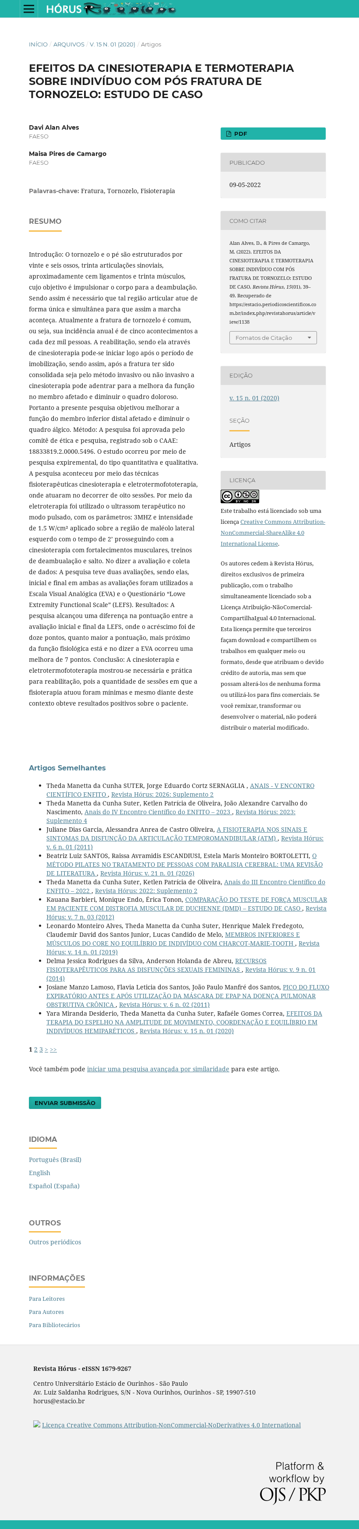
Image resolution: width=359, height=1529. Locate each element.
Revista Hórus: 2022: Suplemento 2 (146, 890)
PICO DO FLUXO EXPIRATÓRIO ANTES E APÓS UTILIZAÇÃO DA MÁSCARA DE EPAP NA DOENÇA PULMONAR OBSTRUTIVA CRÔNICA (187, 996)
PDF (239, 133)
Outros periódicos (55, 1242)
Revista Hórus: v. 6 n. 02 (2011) (164, 1004)
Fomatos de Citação (264, 337)
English (39, 1173)
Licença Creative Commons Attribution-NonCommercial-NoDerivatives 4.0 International (171, 1425)
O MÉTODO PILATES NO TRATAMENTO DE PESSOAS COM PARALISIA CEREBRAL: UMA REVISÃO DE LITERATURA (184, 864)
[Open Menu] (29, 9)
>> (53, 1049)
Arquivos (68, 44)
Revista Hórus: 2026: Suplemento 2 (162, 794)
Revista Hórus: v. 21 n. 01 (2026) (147, 873)
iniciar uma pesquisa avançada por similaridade (158, 1069)
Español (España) (54, 1186)
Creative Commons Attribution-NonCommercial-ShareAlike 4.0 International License (273, 532)
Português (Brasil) (55, 1159)
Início (38, 44)
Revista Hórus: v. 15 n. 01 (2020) (187, 1031)
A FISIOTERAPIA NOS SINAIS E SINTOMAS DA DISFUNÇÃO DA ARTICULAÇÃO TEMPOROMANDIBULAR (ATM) (176, 833)
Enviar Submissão (65, 1102)
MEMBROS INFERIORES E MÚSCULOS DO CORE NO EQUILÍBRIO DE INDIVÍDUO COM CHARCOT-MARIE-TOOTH (173, 938)
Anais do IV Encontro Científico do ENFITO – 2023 (158, 812)
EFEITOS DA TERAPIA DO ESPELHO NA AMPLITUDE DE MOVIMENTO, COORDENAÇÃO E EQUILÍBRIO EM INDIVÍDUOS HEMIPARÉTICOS (184, 1022)
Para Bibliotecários (54, 1325)
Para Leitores (47, 1299)
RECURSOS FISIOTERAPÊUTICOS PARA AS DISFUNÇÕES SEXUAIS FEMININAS (156, 965)
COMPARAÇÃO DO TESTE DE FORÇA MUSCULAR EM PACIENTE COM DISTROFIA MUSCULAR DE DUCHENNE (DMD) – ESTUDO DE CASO (186, 903)
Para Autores (46, 1312)
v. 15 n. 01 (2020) (112, 44)
